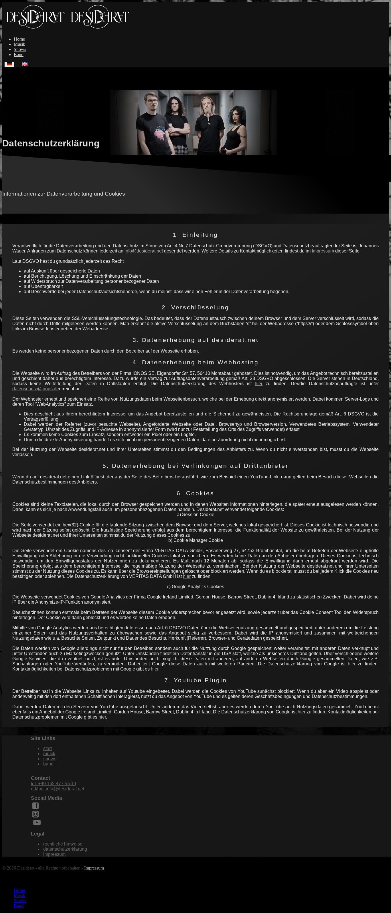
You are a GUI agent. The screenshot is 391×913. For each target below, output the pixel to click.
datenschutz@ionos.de (35, 388)
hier (258, 383)
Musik (19, 44)
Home (19, 39)
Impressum (323, 250)
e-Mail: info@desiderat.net (57, 788)
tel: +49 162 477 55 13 (53, 783)
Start (47, 748)
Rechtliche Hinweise (62, 844)
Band (18, 54)
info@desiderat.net (144, 250)
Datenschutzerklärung (65, 849)
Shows (20, 49)
